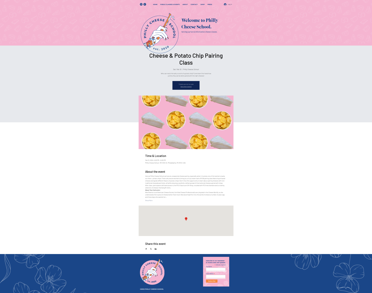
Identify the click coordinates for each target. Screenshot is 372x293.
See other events (186, 86)
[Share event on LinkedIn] (156, 249)
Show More (148, 200)
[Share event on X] (151, 249)
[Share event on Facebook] (146, 249)
